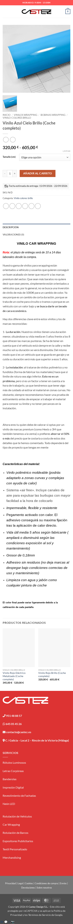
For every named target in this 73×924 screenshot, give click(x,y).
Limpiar (66, 151)
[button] (5, 11)
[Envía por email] (25, 206)
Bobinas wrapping (53, 114)
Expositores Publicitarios (18, 841)
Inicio (6, 114)
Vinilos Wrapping (25, 114)
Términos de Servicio (39, 914)
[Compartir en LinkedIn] (38, 206)
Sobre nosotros (44, 887)
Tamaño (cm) (9, 157)
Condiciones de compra (46, 883)
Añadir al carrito (37, 173)
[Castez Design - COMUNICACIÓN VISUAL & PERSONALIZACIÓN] (36, 12)
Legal (20, 883)
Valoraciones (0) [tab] (13, 234)
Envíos (63, 883)
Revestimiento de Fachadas (19, 795)
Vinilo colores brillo (17, 117)
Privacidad (10, 883)
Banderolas (9, 779)
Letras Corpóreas (13, 771)
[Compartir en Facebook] (12, 206)
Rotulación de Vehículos (17, 816)
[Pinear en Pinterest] (31, 206)
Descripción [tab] (11, 227)
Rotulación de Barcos (15, 832)
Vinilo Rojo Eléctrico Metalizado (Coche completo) (14, 676)
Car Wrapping (11, 824)
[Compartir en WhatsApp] (6, 206)
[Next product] (6, 139)
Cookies (29, 883)
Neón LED (9, 803)
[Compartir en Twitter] (19, 206)
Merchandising (12, 857)
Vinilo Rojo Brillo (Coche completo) (52, 675)
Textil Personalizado (15, 849)
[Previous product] (12, 139)
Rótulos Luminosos (14, 762)
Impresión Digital (13, 787)
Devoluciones (28, 887)
